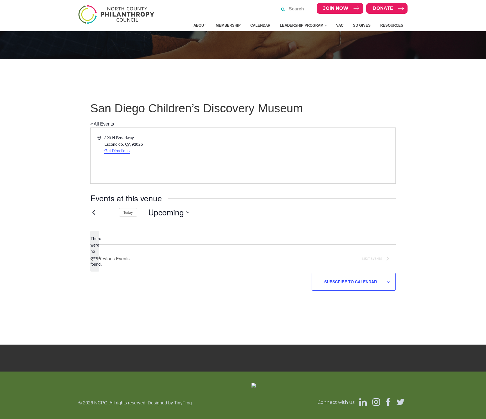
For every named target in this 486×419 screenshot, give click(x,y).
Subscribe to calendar (350, 281)
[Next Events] (108, 212)
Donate (383, 8)
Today (128, 212)
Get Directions (117, 150)
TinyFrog (183, 402)
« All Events (102, 124)
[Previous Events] (93, 212)
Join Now (335, 8)
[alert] (94, 251)
